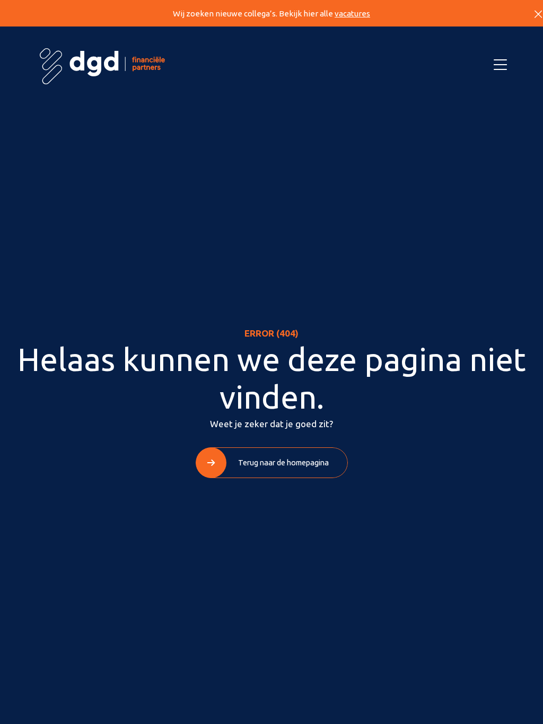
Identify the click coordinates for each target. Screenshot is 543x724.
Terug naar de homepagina (283, 462)
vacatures (352, 13)
